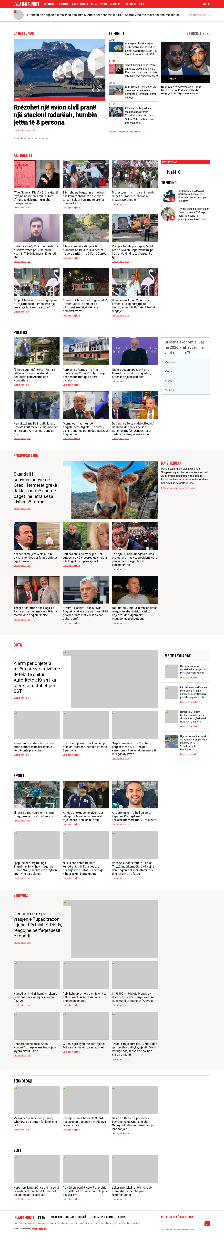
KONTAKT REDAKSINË (75, 1217)
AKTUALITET (49, 3)
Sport (103, 3)
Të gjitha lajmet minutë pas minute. (125, 132)
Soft (141, 3)
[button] (14, 138)
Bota (94, 3)
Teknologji (129, 3)
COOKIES (121, 1217)
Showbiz (115, 3)
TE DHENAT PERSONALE (101, 1217)
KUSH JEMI (56, 1217)
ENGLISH (206, 4)
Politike (63, 3)
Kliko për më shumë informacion (178, 488)
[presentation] (93, 90)
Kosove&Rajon (79, 3)
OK (207, 1223)
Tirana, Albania (185, 172)
